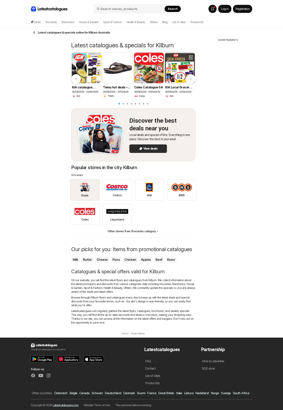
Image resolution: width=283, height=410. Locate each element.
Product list (196, 22)
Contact (150, 368)
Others (127, 287)
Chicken (130, 260)
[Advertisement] (228, 99)
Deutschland (113, 393)
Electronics (178, 284)
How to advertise (213, 361)
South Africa (241, 393)
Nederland (202, 393)
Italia (179, 393)
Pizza (116, 260)
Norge (215, 393)
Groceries (165, 284)
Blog (165, 22)
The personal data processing (133, 405)
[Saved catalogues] (212, 9)
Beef (159, 260)
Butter (87, 260)
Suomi (141, 393)
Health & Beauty (113, 287)
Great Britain (166, 393)
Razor (171, 260)
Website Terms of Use (97, 405)
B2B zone (208, 368)
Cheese (102, 260)
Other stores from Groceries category (132, 231)
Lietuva (188, 393)
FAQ (148, 361)
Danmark (129, 393)
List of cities (179, 22)
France (151, 393)
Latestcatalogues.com (65, 405)
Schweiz (97, 393)
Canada (84, 393)
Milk (75, 260)
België (73, 393)
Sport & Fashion (93, 287)
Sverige (226, 393)
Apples (146, 260)
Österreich (61, 393)
